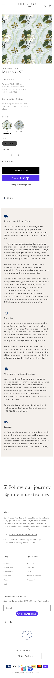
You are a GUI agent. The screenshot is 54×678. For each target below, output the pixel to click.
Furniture (7, 576)
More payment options (21, 185)
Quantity (6, 149)
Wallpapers (8, 567)
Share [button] (10, 198)
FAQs (29, 572)
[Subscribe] (47, 608)
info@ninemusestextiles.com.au (23, 534)
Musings (30, 563)
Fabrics (6, 563)
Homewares (8, 572)
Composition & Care (12, 99)
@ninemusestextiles (27, 494)
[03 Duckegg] (7, 125)
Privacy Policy (32, 580)
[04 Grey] (19, 125)
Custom (6, 580)
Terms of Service (34, 576)
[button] (3, 5)
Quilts (6, 584)
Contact (30, 567)
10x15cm (9, 143)
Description (8, 79)
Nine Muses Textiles (31, 672)
